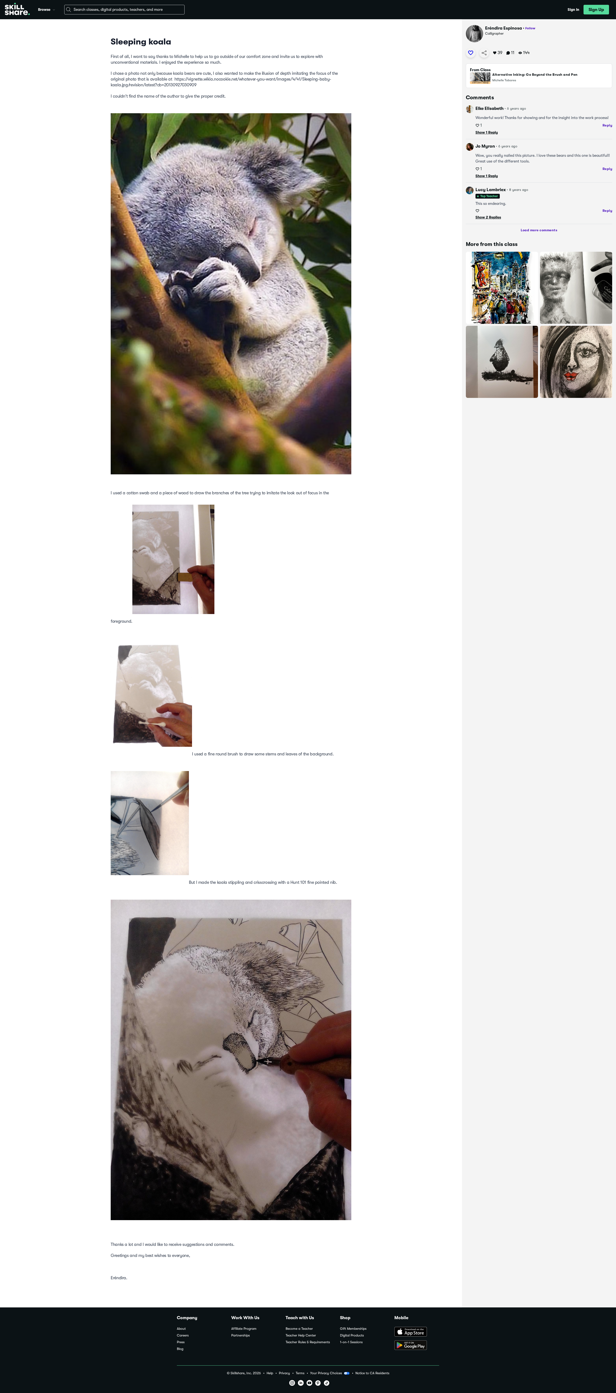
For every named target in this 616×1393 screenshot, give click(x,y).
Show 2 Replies (488, 217)
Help (270, 1373)
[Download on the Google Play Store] (416, 1345)
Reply (607, 125)
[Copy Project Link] (484, 53)
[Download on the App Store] (416, 1332)
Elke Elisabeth (489, 108)
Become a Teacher (299, 1328)
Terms (300, 1373)
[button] (54, 9)
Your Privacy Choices (326, 1373)
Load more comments (539, 230)
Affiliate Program (244, 1328)
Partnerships (240, 1335)
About (181, 1328)
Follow (530, 28)
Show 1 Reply (486, 132)
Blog (180, 1349)
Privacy (284, 1373)
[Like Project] (470, 53)
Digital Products (352, 1335)
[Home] (17, 10)
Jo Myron (485, 146)
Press (181, 1342)
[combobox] (124, 9)
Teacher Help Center (301, 1335)
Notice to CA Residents (372, 1373)
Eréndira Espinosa (503, 28)
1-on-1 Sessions (351, 1342)
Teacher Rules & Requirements (308, 1342)
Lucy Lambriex (490, 189)
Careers (183, 1335)
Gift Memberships (353, 1328)
